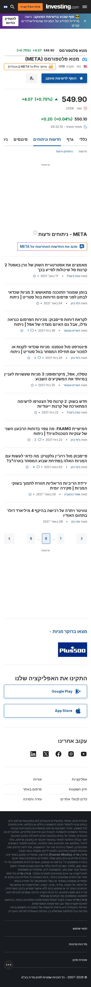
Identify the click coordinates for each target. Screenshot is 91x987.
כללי (83, 139)
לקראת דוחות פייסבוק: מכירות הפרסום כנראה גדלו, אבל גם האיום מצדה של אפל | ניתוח (47, 322)
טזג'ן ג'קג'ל (73, 276)
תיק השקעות (78, 789)
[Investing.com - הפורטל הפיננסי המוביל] (62, 7)
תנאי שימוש (80, 928)
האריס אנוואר (72, 330)
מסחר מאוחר (74, 126)
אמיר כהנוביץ (72, 494)
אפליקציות (79, 779)
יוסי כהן (75, 521)
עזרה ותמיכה (32, 799)
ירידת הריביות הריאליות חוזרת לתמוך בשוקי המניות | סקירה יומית (49, 485)
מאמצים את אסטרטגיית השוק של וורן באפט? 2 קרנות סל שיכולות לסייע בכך (46, 267)
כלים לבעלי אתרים (73, 799)
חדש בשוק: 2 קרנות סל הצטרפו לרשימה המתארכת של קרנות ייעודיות (52, 404)
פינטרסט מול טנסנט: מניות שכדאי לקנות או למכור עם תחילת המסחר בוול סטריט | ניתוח (48, 349)
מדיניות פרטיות (78, 944)
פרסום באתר (32, 789)
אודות (37, 779)
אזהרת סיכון (80, 960)
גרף (70, 139)
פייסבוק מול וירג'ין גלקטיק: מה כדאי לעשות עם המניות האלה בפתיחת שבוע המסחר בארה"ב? (46, 458)
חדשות (83, 151)
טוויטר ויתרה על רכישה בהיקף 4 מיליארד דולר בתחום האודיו (47, 513)
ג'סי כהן (75, 303)
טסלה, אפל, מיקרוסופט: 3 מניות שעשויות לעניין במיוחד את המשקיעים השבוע (45, 376)
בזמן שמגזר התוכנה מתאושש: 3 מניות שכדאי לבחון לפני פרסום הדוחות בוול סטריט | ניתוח (47, 294)
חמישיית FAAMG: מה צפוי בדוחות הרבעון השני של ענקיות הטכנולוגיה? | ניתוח (46, 431)
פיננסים (20, 139)
